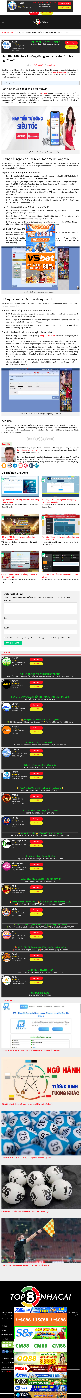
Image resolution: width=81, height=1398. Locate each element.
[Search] (79, 22)
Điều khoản (4, 1339)
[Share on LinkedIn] (52, 439)
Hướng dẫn (12, 32)
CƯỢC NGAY (64, 7)
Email (6, 628)
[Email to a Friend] (43, 439)
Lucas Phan (51, 65)
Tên (6, 618)
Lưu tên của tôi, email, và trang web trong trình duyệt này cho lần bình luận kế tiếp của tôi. (39, 638)
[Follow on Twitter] (7, 1351)
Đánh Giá (71, 47)
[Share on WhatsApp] (29, 439)
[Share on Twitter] (38, 439)
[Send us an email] (10, 1351)
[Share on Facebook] (33, 439)
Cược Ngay (71, 43)
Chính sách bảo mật (7, 1334)
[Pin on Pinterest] (47, 439)
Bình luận (8, 600)
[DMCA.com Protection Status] (10, 1344)
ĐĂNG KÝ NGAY (64, 3)
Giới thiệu (4, 1326)
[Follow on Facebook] (3, 1351)
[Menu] (2, 21)
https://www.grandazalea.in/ (28, 450)
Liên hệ (3, 1330)
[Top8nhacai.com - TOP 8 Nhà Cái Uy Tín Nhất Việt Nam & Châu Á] (40, 21)
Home (3, 32)
